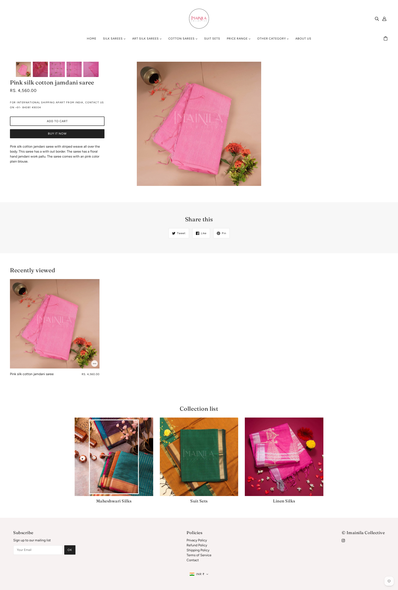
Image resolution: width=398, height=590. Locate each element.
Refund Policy (197, 545)
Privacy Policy (197, 540)
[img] (377, 18)
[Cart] (386, 38)
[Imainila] (199, 18)
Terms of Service (199, 555)
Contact (193, 560)
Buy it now (57, 133)
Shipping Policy (198, 550)
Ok (70, 550)
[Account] (384, 18)
